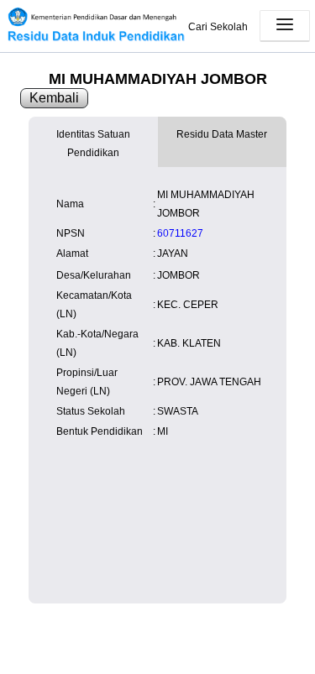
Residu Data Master (221, 134)
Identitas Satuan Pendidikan (93, 143)
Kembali (54, 98)
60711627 (180, 233)
